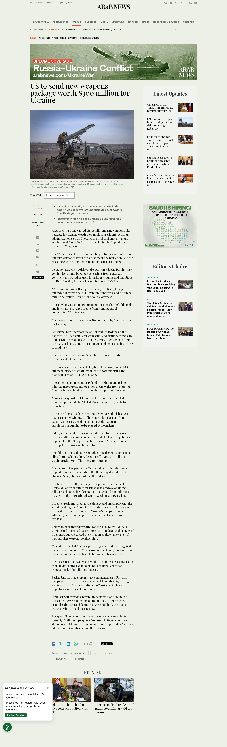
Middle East (60, 22)
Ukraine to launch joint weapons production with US (70, 708)
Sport (145, 22)
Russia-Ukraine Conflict (74, 653)
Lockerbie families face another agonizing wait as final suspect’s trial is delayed (161, 285)
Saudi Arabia (41, 22)
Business (91, 22)
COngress (79, 659)
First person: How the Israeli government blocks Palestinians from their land (160, 333)
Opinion (133, 22)
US (95, 653)
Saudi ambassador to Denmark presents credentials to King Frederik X (91, 30)
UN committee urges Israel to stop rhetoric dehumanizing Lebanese (160, 123)
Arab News (38, 3)
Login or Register (15, 715)
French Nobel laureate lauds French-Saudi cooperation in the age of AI (160, 180)
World (76, 22)
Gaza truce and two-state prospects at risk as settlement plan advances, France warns (160, 143)
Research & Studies (166, 22)
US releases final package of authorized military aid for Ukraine (114, 708)
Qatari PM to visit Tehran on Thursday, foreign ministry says (160, 107)
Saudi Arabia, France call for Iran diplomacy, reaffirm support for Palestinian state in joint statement (161, 310)
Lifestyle (118, 22)
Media (104, 22)
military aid (61, 659)
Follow (39, 277)
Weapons (108, 653)
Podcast (188, 22)
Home (33, 37)
